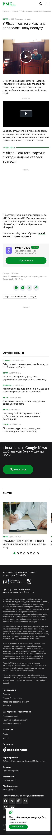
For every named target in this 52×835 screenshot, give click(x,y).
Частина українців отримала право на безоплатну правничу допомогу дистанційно (21, 416)
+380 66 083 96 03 (11, 771)
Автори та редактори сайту (16, 702)
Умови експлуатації (12, 724)
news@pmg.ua (9, 780)
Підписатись (26, 260)
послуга (32, 297)
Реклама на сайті (11, 716)
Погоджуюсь (18, 827)
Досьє (6, 738)
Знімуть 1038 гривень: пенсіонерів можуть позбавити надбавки (25, 366)
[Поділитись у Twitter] (29, 288)
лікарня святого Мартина (15, 297)
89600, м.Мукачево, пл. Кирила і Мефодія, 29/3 (24, 761)
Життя (15, 11)
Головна (6, 11)
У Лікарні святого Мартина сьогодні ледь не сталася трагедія (24, 157)
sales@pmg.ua (9, 790)
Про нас (6, 694)
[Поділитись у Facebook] (16, 288)
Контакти (7, 706)
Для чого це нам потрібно (17, 822)
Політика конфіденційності (15, 720)
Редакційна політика (12, 698)
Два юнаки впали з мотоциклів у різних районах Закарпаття (24, 402)
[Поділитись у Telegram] (23, 288)
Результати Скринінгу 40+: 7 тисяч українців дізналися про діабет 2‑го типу (24, 378)
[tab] (14, 553)
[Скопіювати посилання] (36, 288)
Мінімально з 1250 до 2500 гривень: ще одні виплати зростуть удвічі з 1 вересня (26, 390)
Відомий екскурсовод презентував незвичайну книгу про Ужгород (21, 429)
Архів (5, 734)
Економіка (7, 360)
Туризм (5, 424)
